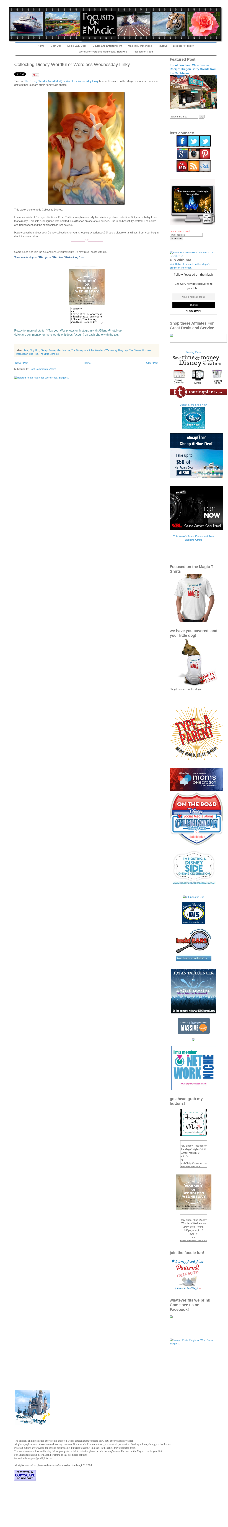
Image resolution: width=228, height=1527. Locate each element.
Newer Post (21, 362)
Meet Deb (55, 45)
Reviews (162, 45)
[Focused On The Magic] (171, 1317)
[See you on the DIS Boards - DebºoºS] (193, 923)
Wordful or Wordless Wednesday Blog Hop (103, 51)
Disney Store (187, 404)
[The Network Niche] (193, 1089)
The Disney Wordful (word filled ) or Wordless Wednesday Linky (61, 81)
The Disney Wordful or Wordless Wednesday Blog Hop (99, 350)
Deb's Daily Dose (77, 45)
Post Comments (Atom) (43, 368)
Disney (44, 350)
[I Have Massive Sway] (194, 1033)
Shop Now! (201, 404)
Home (41, 45)
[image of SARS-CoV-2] (193, 255)
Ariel (26, 350)
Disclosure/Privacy (183, 45)
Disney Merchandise (59, 350)
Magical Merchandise (140, 45)
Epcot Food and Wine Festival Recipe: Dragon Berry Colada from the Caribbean (193, 69)
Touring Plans (193, 352)
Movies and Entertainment (107, 45)
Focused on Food (143, 51)
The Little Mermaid (49, 354)
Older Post (152, 362)
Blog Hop (34, 350)
